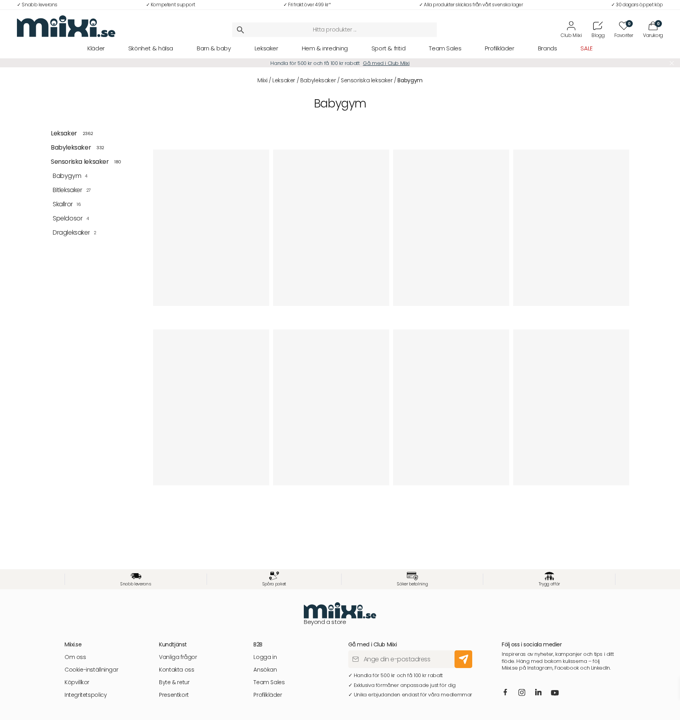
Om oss (75, 657)
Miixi (262, 80)
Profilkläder (499, 48)
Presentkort (174, 695)
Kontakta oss (176, 669)
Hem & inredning (325, 48)
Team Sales (445, 48)
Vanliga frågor (178, 657)
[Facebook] (505, 693)
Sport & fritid (388, 48)
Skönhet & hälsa (150, 48)
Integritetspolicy (86, 695)
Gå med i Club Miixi (386, 63)
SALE (586, 48)
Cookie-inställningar (91, 669)
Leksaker (266, 48)
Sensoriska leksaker (367, 80)
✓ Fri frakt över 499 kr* (307, 4)
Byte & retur (174, 682)
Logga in (265, 657)
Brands (547, 48)
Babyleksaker (318, 80)
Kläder (96, 48)
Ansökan (265, 669)
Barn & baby (214, 48)
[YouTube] (555, 693)
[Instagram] (521, 693)
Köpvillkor (77, 682)
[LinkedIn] (538, 693)
